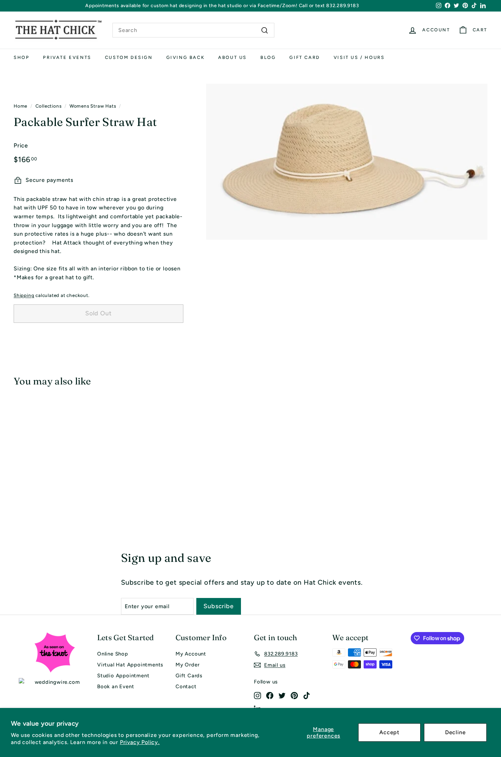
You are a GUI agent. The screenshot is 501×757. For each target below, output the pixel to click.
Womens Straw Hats (93, 106)
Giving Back (185, 57)
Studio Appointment (123, 676)
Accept (389, 732)
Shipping (24, 295)
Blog (268, 57)
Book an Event (115, 686)
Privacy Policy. (140, 742)
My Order (187, 665)
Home (20, 106)
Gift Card (304, 57)
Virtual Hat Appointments (130, 665)
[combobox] (193, 30)
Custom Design (129, 57)
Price (21, 145)
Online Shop (112, 654)
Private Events (67, 57)
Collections (48, 106)
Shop (21, 57)
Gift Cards (189, 676)
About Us (232, 57)
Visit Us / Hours (359, 57)
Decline (455, 732)
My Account (191, 654)
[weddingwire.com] (54, 682)
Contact (186, 686)
